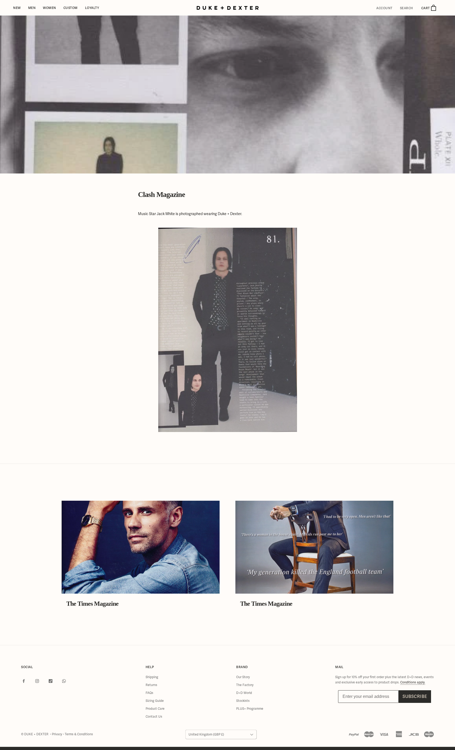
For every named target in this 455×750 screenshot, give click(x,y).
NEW (17, 8)
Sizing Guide (155, 701)
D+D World (244, 693)
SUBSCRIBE (415, 696)
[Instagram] (37, 681)
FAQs (149, 693)
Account (384, 8)
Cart (426, 8)
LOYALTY (92, 8)
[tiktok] (50, 681)
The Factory (245, 685)
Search (406, 8)
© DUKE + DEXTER (35, 734)
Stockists (243, 701)
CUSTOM (70, 8)
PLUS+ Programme (249, 709)
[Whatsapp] (64, 681)
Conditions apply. (412, 682)
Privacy (57, 734)
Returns (151, 685)
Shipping (152, 677)
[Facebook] (23, 681)
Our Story (243, 677)
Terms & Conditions (79, 734)
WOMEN (49, 8)
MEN (32, 8)
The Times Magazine (92, 603)
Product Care (155, 709)
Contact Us (154, 716)
